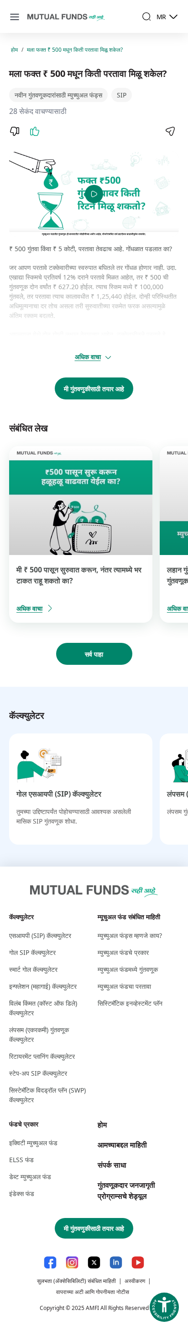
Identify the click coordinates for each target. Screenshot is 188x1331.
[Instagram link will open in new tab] (72, 1262)
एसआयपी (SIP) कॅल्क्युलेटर (40, 935)
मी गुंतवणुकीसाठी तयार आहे (94, 388)
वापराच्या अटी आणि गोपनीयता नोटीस (92, 1292)
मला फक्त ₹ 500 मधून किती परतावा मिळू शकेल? (75, 50)
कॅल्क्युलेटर (21, 916)
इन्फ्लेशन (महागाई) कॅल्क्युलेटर (43, 986)
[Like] (34, 131)
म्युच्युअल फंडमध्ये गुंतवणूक (128, 969)
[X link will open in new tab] (94, 1262)
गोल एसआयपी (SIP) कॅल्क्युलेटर (58, 794)
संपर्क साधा (112, 1165)
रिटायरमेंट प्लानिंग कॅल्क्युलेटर (42, 1056)
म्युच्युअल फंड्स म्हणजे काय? (130, 935)
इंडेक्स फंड (21, 1193)
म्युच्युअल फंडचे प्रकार (123, 952)
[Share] (170, 131)
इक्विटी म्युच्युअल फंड (33, 1142)
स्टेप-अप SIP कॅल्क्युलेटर (38, 1073)
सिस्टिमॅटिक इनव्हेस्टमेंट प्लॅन (130, 1003)
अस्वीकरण (135, 1281)
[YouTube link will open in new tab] (138, 1262)
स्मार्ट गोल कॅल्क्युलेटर (33, 969)
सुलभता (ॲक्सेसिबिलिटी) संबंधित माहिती (76, 1281)
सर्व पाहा (94, 654)
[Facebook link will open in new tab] (50, 1262)
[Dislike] (14, 131)
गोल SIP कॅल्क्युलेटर (32, 952)
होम (14, 50)
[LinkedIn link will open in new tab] (116, 1262)
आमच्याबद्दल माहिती (122, 1145)
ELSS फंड (21, 1159)
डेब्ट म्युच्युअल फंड (30, 1176)
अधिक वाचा (88, 356)
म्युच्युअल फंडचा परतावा (124, 986)
